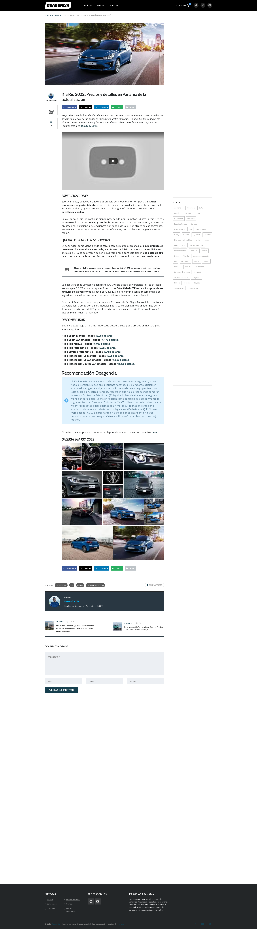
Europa (194, 224)
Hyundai (196, 234)
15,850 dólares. (115, 355)
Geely (176, 234)
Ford (190, 229)
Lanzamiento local (196, 245)
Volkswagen (193, 288)
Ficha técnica (61, 585)
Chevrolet (187, 213)
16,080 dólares (101, 343)
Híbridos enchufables (183, 240)
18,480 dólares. (112, 351)
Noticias (88, 5)
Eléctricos (115, 5)
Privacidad (51, 908)
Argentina (191, 208)
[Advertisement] (192, 63)
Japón (206, 240)
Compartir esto (155, 585)
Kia (72, 585)
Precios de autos (73, 899)
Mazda (186, 256)
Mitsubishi (185, 261)
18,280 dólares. (126, 363)
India (198, 240)
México (196, 261)
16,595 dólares (106, 347)
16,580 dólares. (121, 359)
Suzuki (187, 283)
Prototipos (200, 267)
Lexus (204, 250)
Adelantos (178, 208)
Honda (186, 234)
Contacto (69, 904)
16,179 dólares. (110, 339)
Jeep (176, 245)
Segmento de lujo (181, 277)
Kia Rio (80, 585)
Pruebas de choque (182, 272)
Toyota (197, 283)
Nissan (206, 261)
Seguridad (197, 277)
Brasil (176, 213)
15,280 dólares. (104, 335)
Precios (100, 5)
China (197, 213)
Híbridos (207, 234)
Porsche (188, 267)
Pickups (177, 267)
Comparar (183, 4)
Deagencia (56, 924)
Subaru (177, 283)
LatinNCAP (194, 250)
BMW (201, 208)
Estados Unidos (180, 224)
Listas (176, 256)
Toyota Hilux (179, 288)
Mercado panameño (95, 585)
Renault (197, 272)
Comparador (52, 904)
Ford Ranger (201, 229)
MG (175, 261)
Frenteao (120, 924)
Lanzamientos (180, 250)
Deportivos (178, 218)
